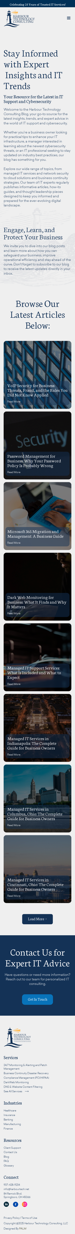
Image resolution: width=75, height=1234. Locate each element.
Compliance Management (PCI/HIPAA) (26, 1077)
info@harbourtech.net (16, 1189)
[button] (17, 48)
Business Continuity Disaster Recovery (26, 1073)
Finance (8, 1128)
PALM (22, 1228)
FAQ (6, 1161)
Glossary (9, 1165)
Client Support (12, 1147)
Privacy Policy (12, 1218)
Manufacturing (12, 1124)
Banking (8, 1119)
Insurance (9, 1115)
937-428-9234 (12, 1184)
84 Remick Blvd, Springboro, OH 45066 (17, 1195)
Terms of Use (29, 1218)
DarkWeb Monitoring (16, 1082)
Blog (6, 1156)
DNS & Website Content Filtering (23, 1086)
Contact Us (10, 1152)
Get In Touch (23, 86)
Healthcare (10, 1110)
